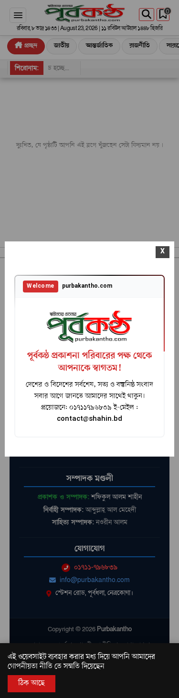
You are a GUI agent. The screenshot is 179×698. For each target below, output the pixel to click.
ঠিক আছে (31, 683)
